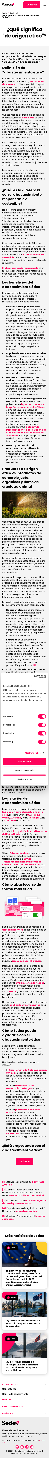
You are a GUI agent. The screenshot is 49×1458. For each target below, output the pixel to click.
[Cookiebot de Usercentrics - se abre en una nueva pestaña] (34, 676)
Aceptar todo (24, 761)
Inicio (4, 13)
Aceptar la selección (24, 770)
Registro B (14, 13)
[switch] (42, 725)
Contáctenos (9, 1389)
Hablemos (24, 1161)
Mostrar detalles (33, 753)
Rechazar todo (24, 779)
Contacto (32, 4)
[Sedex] (8, 4)
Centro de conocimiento (15, 1394)
